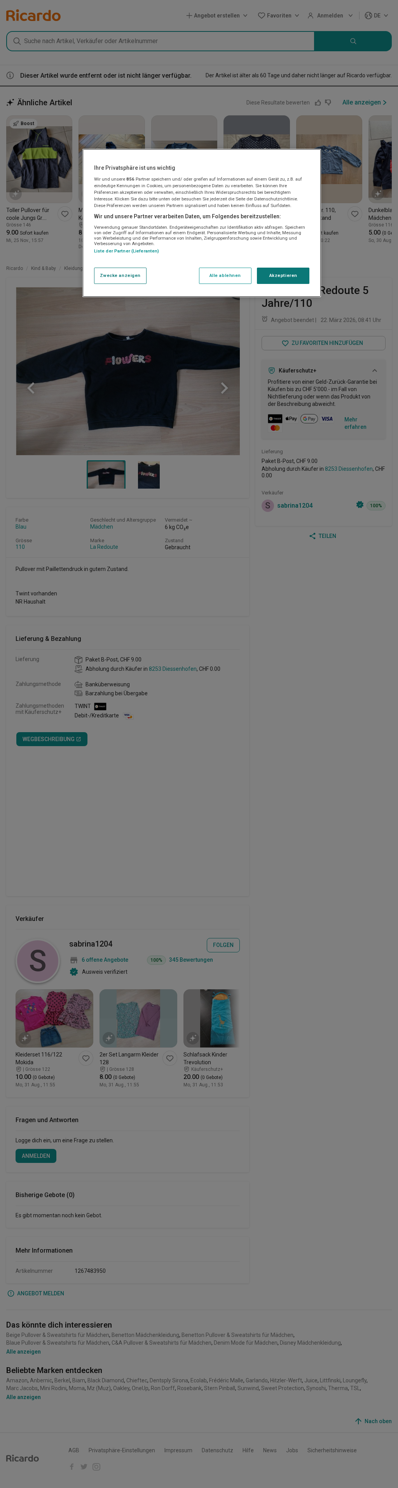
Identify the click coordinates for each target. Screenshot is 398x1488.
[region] (201, 223)
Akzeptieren (283, 275)
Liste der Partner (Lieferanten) (126, 251)
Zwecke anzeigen (120, 275)
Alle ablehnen (225, 275)
